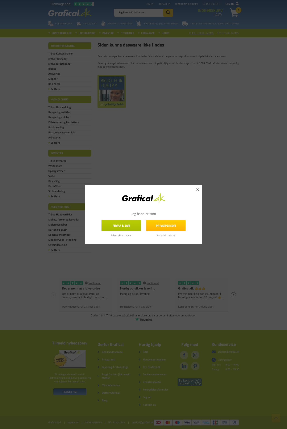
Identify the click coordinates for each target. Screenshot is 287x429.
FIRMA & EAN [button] (121, 225)
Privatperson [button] (166, 225)
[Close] (197, 189)
